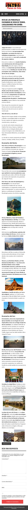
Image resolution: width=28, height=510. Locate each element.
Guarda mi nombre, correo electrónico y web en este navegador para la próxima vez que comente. (13, 497)
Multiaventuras (6, 443)
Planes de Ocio (14, 8)
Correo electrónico (7, 481)
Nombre (4, 475)
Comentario (5, 458)
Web (3, 487)
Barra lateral (20, 14)
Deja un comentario (7, 28)
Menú (6, 14)
